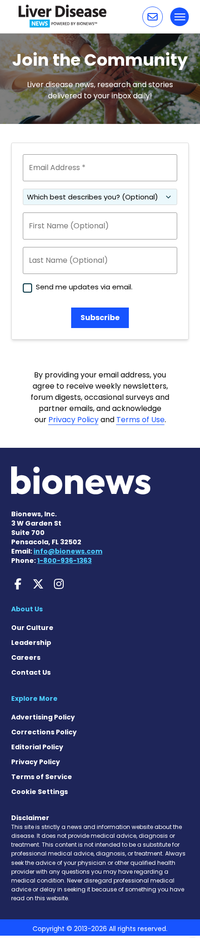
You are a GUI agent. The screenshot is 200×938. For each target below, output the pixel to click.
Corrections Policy (44, 732)
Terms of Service (41, 776)
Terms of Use (140, 419)
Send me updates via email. (84, 287)
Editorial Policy (37, 747)
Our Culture (32, 627)
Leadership (31, 642)
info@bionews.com (67, 551)
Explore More (34, 698)
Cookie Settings (39, 791)
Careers (25, 657)
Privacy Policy (73, 419)
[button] (152, 17)
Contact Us (31, 672)
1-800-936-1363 (64, 560)
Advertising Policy (43, 717)
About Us (27, 609)
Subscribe (100, 317)
